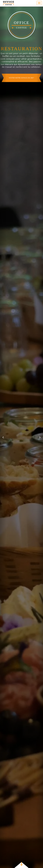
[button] (3, 437)
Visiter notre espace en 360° (21, 98)
